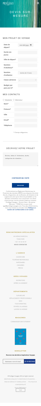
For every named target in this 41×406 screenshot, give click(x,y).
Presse (20, 268)
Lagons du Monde (20, 309)
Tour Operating (20, 304)
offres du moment (20, 283)
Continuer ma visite (20, 178)
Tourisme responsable (20, 260)
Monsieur (19, 100)
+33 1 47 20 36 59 (20, 242)
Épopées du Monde (20, 306)
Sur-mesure (20, 295)
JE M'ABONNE (29, 361)
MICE (20, 301)
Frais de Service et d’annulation (15, 382)
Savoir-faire (20, 257)
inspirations (20, 280)
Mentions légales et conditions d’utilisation (19, 379)
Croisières (20, 265)
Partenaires (20, 262)
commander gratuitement (20, 322)
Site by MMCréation (20, 387)
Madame (8, 100)
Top (20, 390)
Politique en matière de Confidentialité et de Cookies (21, 209)
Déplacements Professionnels (20, 298)
